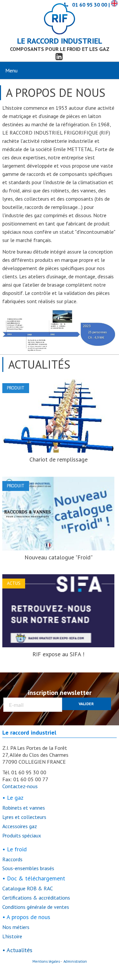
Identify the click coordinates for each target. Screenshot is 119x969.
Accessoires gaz (19, 826)
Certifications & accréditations (36, 897)
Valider (86, 703)
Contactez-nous (20, 786)
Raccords (12, 859)
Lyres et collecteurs (24, 817)
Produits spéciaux (21, 835)
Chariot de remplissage (58, 459)
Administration (75, 961)
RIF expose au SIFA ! (58, 654)
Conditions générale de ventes (35, 907)
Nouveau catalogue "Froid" (58, 557)
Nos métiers (15, 927)
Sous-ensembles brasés (28, 868)
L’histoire (12, 936)
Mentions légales (46, 961)
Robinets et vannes (23, 807)
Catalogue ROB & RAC (27, 888)
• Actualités (17, 950)
